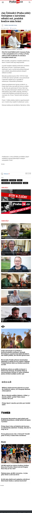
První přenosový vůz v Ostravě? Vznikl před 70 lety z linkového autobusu (15, 434)
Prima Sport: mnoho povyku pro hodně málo (16, 403)
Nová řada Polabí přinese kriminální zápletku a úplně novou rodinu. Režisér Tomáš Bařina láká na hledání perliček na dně (15, 362)
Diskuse (7, 174)
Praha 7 (19, 180)
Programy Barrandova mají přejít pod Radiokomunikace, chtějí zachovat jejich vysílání (16, 420)
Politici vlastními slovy (10, 25)
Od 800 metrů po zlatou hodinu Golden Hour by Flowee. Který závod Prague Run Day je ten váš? (15, 466)
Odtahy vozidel (5, 183)
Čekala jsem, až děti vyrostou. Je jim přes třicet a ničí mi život (14, 474)
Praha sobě (12, 180)
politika (25, 183)
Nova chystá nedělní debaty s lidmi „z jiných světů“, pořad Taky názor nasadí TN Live (15, 396)
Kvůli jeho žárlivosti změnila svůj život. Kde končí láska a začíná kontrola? (15, 480)
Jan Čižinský (4, 180)
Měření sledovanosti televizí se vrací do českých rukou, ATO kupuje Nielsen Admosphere (16, 389)
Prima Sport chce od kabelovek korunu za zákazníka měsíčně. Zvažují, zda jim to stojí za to (16, 427)
